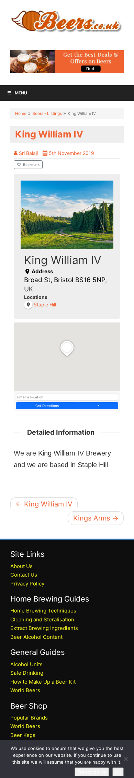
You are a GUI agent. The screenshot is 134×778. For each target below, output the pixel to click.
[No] (125, 758)
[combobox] (67, 397)
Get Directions (47, 406)
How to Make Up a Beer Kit (43, 681)
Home (20, 113)
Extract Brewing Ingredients (44, 628)
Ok (118, 772)
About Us (21, 566)
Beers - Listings (47, 113)
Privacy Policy (27, 583)
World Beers (25, 690)
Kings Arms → (96, 518)
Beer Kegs (22, 735)
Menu (21, 92)
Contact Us (23, 574)
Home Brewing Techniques (43, 610)
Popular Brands (29, 717)
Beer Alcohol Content (36, 637)
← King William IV (43, 504)
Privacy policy (91, 772)
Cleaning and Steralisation (42, 619)
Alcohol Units (26, 664)
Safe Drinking (26, 673)
